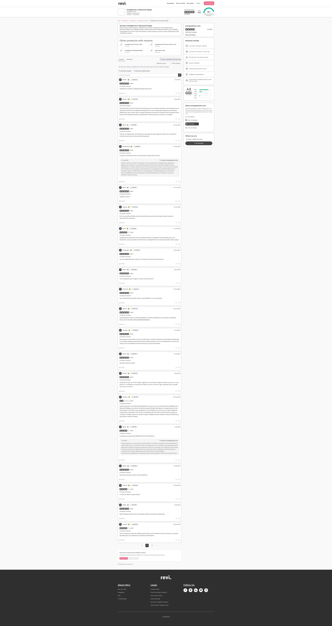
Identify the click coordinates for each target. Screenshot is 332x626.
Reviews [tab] (121, 59)
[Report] (179, 93)
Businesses (170, 3)
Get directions (199, 143)
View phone (190, 116)
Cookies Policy (155, 589)
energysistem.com (143, 20)
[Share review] (176, 93)
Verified (134, 79)
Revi (119, 20)
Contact (136, 14)
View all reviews (190, 35)
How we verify (180, 3)
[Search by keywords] (179, 75)
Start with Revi (123, 558)
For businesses (209, 3)
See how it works (133, 558)
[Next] (157, 545)
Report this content (126, 564)
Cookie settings (155, 599)
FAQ (119, 595)
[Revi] (122, 3)
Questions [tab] (130, 59)
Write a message (192, 120)
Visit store (191, 124)
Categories (125, 20)
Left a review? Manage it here (159, 605)
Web (129, 14)
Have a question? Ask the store (171, 59)
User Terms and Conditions (159, 592)
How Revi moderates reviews (159, 602)
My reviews (190, 3)
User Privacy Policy (156, 595)
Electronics (133, 20)
